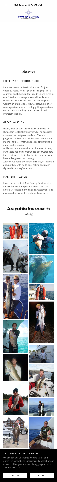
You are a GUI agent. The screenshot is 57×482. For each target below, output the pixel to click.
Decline (15, 475)
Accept (42, 475)
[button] (7, 5)
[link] (28, 14)
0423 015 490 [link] (35, 5)
